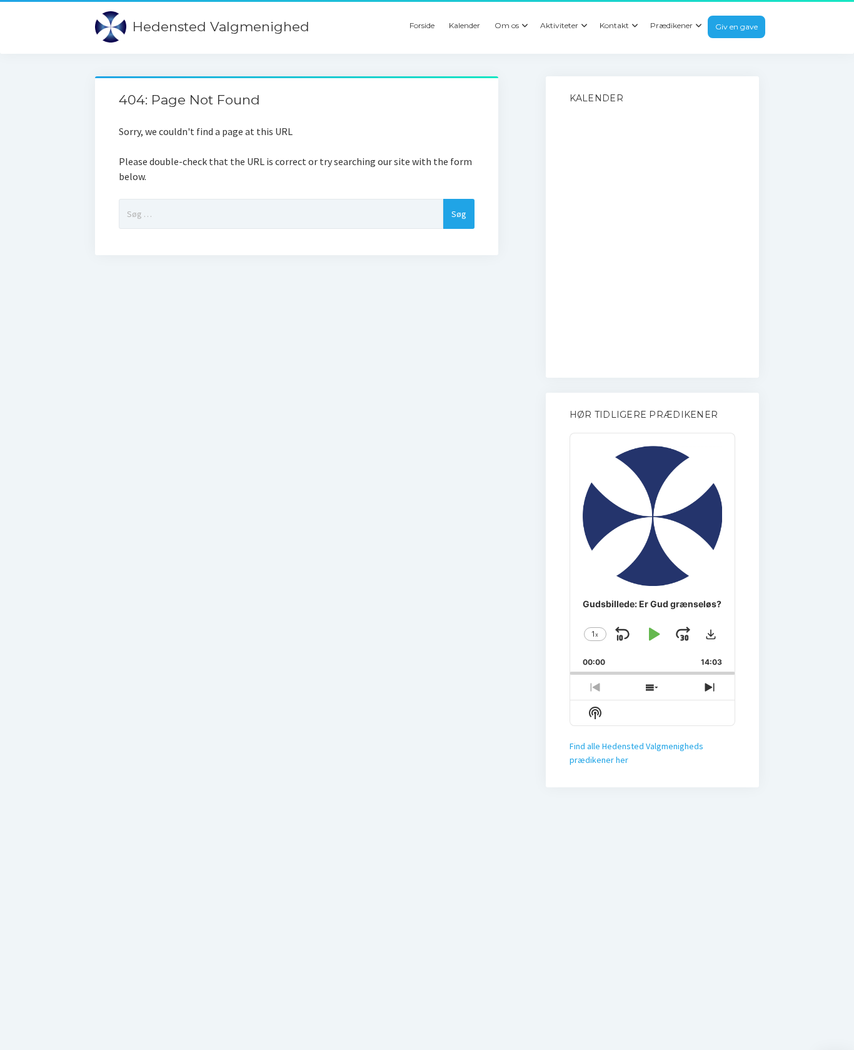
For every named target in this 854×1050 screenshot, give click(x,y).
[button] (710, 634)
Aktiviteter (559, 25)
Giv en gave (736, 26)
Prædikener (671, 25)
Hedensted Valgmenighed (221, 26)
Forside (422, 25)
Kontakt (614, 25)
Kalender (464, 25)
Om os (507, 25)
